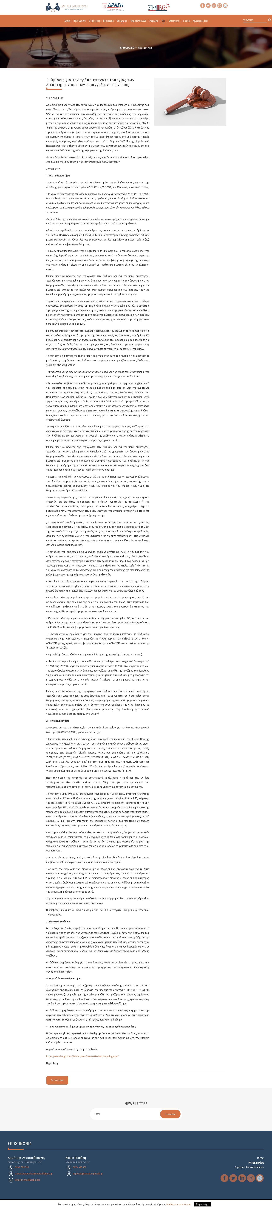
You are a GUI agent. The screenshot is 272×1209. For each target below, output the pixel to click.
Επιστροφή (57, 1080)
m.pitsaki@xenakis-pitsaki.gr (88, 1173)
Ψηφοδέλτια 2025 (138, 21)
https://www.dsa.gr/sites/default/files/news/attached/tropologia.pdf (82, 1056)
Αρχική (67, 21)
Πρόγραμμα (108, 21)
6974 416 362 (79, 1167)
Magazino (154, 21)
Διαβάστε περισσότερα (178, 1204)
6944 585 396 (22, 1167)
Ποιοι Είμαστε (80, 21)
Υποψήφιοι (122, 21)
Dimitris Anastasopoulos (27, 1179)
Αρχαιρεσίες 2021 (200, 21)
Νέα (163, 21)
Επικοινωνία (174, 21)
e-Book (186, 21)
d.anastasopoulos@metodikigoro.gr (34, 1173)
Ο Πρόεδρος (94, 21)
